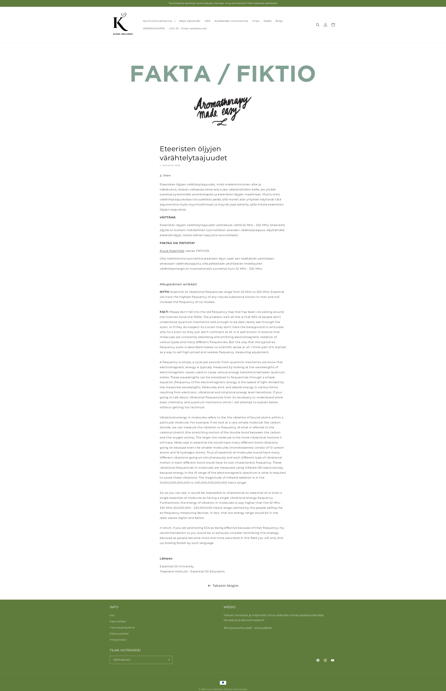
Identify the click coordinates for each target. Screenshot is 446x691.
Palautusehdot (119, 633)
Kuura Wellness (215, 689)
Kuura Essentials (172, 251)
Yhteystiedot (118, 639)
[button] (159, 21)
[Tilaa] (168, 660)
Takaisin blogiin (226, 586)
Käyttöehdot (118, 621)
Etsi (112, 615)
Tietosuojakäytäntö (122, 627)
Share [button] (167, 175)
